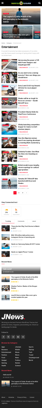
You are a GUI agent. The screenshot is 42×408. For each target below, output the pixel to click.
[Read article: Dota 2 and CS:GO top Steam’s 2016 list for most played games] (9, 90)
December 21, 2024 (24, 174)
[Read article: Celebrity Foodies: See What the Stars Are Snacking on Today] (9, 156)
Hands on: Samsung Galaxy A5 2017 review (25, 244)
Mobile (17, 349)
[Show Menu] (2, 3)
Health (5, 112)
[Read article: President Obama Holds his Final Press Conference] (9, 116)
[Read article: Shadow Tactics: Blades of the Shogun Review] (6, 288)
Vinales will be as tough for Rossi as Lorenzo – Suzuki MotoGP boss (28, 100)
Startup (31, 349)
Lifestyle (18, 347)
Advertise (11, 397)
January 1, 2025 (34, 93)
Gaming (6, 13)
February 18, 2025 (9, 271)
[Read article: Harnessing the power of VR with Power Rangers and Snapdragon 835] (9, 64)
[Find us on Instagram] (13, 337)
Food (3, 357)
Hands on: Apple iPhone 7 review (22, 252)
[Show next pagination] (26, 192)
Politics (5, 86)
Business (5, 73)
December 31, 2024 (24, 108)
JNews (8, 401)
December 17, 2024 (24, 188)
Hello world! (7, 269)
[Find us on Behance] (18, 337)
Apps (3, 347)
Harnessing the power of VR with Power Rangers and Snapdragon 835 (28, 62)
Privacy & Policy (21, 397)
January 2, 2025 (34, 80)
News (17, 357)
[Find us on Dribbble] (23, 337)
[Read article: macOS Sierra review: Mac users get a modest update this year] (6, 297)
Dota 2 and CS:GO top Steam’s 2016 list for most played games (29, 88)
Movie (17, 352)
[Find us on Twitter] (8, 337)
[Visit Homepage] (21, 3)
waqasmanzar (24, 67)
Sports (31, 347)
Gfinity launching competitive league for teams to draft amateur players (29, 127)
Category (9, 43)
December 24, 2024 (24, 147)
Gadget (37, 32)
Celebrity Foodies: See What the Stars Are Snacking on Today (28, 154)
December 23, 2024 (24, 161)
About (3, 397)
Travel (31, 355)
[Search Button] (39, 3)
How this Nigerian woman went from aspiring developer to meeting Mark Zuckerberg (29, 140)
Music (17, 355)
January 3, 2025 (34, 67)
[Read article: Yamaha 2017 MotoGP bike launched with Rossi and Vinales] (9, 183)
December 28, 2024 (24, 134)
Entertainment (17, 43)
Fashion (4, 355)
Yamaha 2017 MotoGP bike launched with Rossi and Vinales (28, 181)
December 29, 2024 (24, 119)
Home (3, 43)
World (31, 360)
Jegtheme (4, 403)
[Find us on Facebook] (3, 337)
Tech (30, 352)
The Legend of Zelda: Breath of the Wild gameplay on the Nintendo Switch (17, 19)
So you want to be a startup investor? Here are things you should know (29, 75)
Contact (32, 397)
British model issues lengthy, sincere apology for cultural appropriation (28, 167)
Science (5, 60)
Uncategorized (34, 357)
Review (6, 32)
